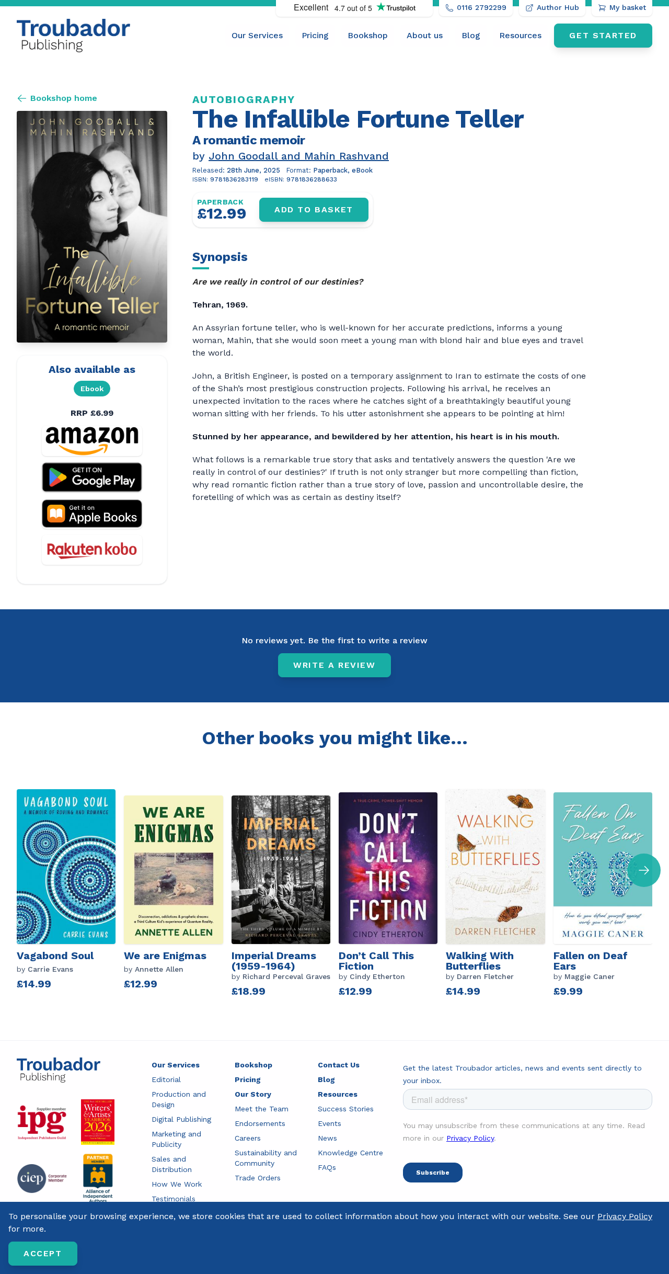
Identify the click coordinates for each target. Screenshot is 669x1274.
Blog (471, 35)
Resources (520, 35)
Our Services (257, 35)
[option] (70, 894)
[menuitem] (257, 35)
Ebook (91, 388)
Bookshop (368, 35)
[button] (644, 870)
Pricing (315, 35)
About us (425, 35)
